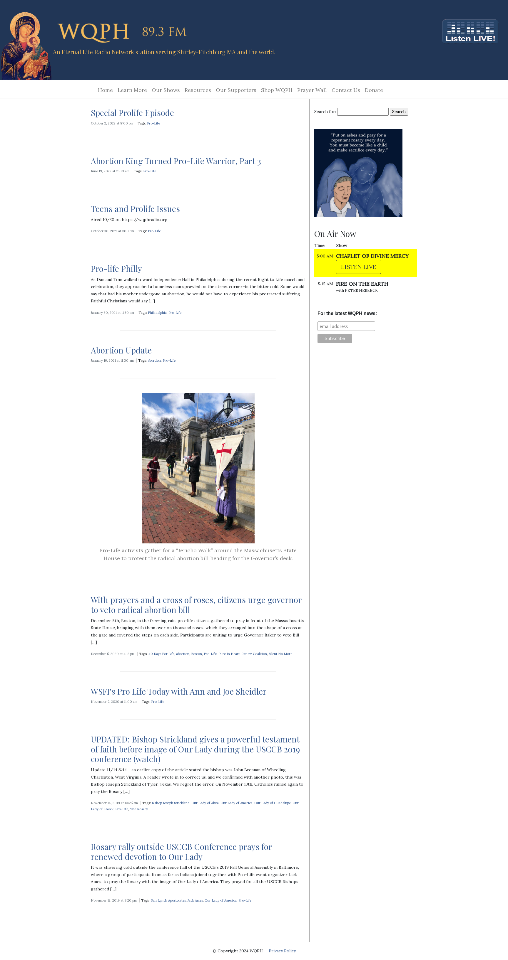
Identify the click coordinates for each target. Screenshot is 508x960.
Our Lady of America (236, 803)
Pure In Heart (229, 654)
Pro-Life (153, 123)
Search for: (325, 111)
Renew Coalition (254, 654)
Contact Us (346, 90)
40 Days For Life (161, 654)
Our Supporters (236, 90)
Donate (374, 90)
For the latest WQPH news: (347, 313)
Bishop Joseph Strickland (171, 803)
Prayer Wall (312, 90)
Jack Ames (195, 900)
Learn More (132, 90)
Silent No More (280, 654)
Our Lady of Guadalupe (272, 803)
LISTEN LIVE (358, 266)
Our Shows (166, 90)
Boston (196, 654)
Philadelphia (157, 313)
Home (105, 90)
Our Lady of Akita (205, 803)
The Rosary (139, 809)
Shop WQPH (277, 90)
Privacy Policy (282, 951)
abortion (154, 360)
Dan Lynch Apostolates (168, 900)
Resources (198, 90)
